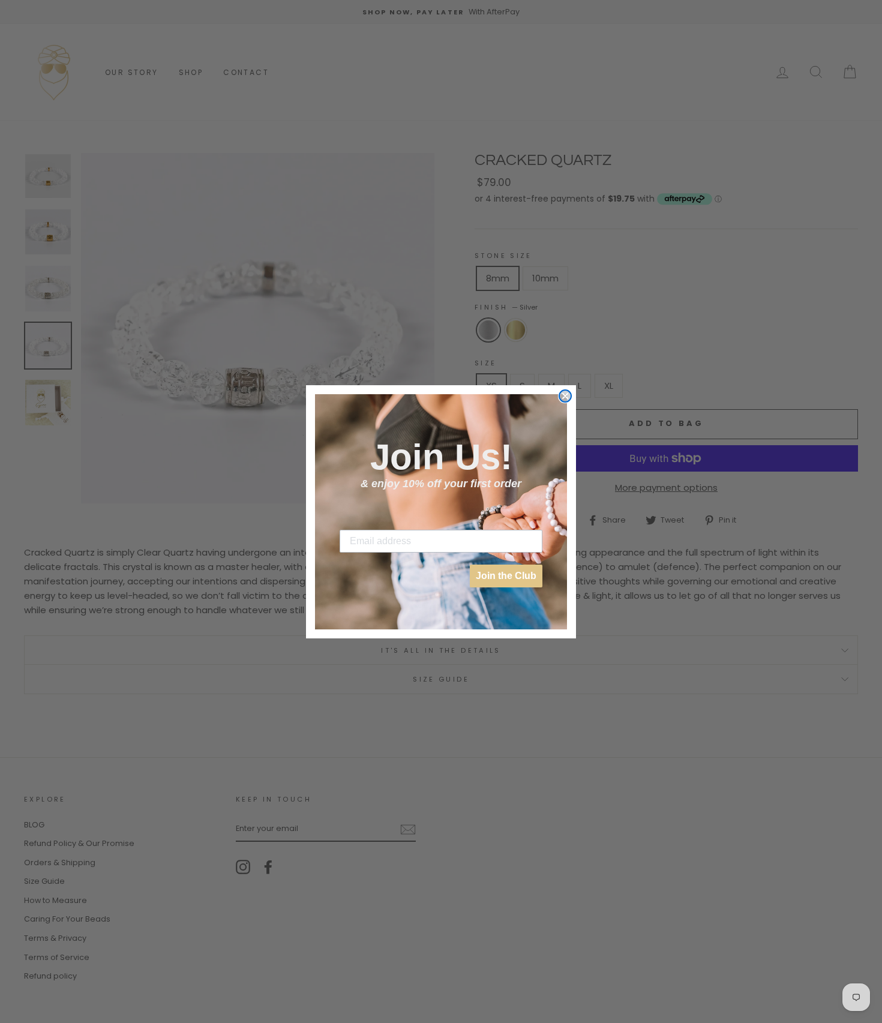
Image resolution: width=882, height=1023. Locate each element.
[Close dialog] (565, 396)
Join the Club (506, 576)
